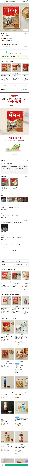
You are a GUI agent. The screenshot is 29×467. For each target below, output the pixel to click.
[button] (9, 1)
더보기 (26, 176)
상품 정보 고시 (4, 261)
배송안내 (3, 264)
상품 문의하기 (18, 261)
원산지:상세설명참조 (6, 40)
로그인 (3, 44)
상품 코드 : (22, 89)
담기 (6, 73)
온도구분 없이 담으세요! (12, 56)
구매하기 (16, 465)
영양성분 (24, 29)
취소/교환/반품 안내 (19, 264)
